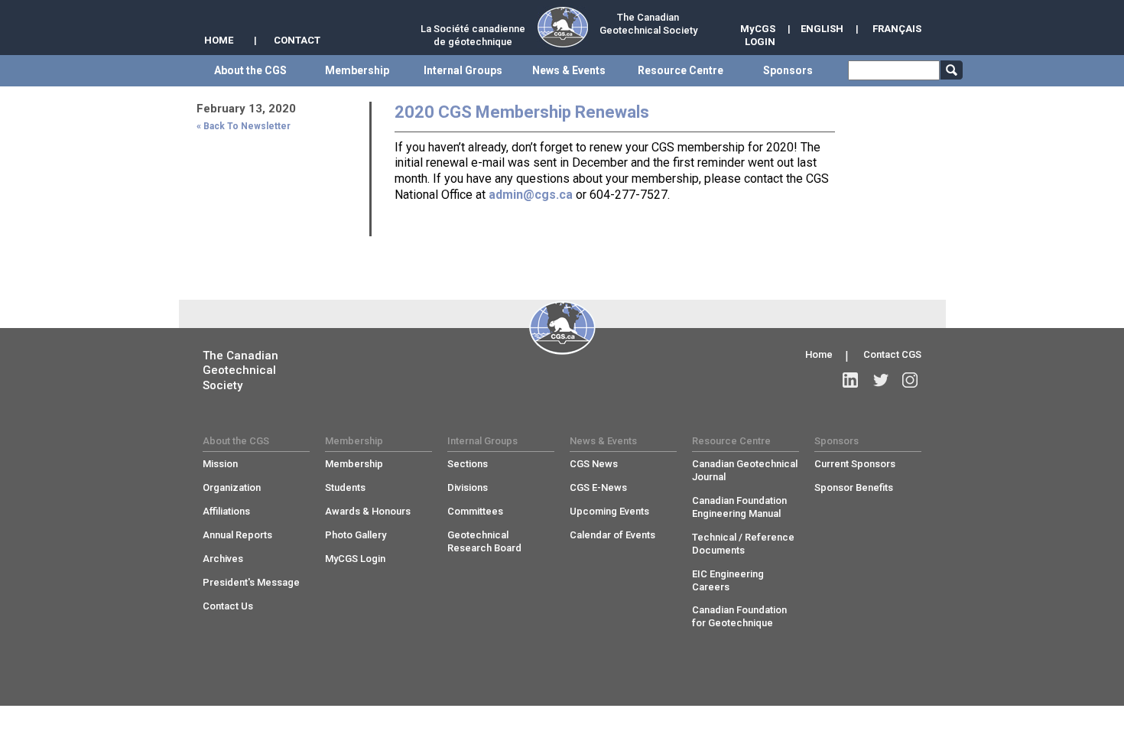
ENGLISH (822, 28)
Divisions (467, 487)
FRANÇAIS (896, 28)
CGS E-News (598, 487)
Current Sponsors (854, 463)
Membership (354, 463)
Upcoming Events (609, 511)
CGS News (594, 463)
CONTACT (297, 40)
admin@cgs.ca (531, 194)
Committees (475, 511)
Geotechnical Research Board (484, 541)
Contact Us (228, 606)
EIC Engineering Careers (728, 580)
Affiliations (226, 511)
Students (345, 487)
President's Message (251, 582)
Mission (220, 463)
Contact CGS (892, 354)
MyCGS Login (355, 558)
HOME (218, 40)
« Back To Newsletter (244, 126)
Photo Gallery (355, 535)
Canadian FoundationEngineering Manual (739, 507)
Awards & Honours (368, 511)
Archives (223, 558)
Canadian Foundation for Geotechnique (739, 616)
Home (819, 354)
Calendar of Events (612, 535)
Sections (467, 463)
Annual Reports (237, 535)
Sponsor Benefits (853, 487)
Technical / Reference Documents (743, 543)
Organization (232, 487)
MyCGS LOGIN (757, 35)
